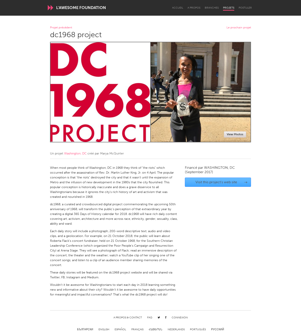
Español (120, 329)
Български (85, 329)
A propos (194, 7)
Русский (217, 329)
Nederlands (176, 329)
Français (137, 329)
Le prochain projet (239, 27)
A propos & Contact (127, 317)
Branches (212, 7)
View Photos (235, 134)
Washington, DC (75, 153)
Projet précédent (61, 27)
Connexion (180, 317)
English (103, 329)
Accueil (177, 7)
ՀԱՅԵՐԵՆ (155, 329)
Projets (228, 7)
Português (198, 329)
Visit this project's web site (221, 182)
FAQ (149, 317)
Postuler (245, 7)
